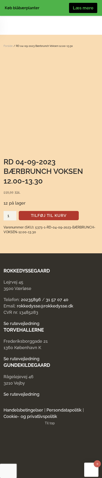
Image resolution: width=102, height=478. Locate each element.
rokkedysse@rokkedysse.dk (45, 305)
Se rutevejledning (21, 323)
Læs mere (83, 7)
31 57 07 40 (57, 299)
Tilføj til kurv (49, 215)
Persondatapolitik (64, 410)
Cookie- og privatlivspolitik (30, 416)
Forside (8, 46)
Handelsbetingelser (23, 410)
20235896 (31, 299)
